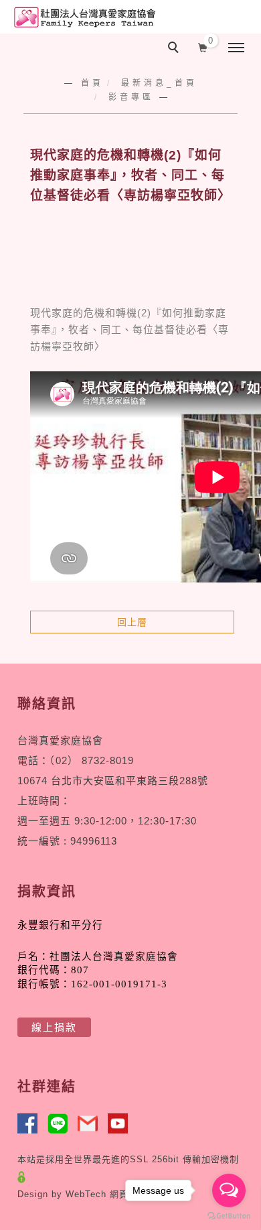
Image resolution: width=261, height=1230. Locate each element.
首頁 (92, 83)
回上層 (132, 622)
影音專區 (131, 97)
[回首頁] (83, 17)
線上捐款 (54, 1027)
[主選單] (236, 48)
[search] (175, 49)
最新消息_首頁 (159, 83)
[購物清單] (203, 46)
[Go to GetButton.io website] (228, 1216)
